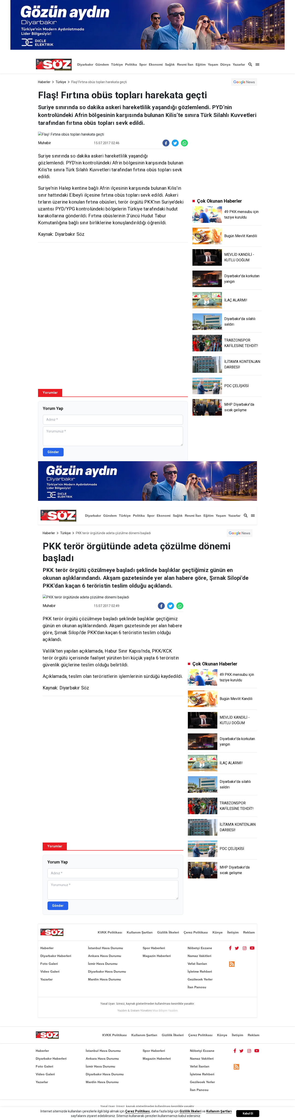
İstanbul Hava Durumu (105, 948)
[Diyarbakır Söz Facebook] (230, 948)
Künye (217, 932)
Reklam (249, 932)
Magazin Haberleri (157, 956)
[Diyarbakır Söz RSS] (232, 964)
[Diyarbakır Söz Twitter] (237, 948)
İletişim (233, 932)
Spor (143, 64)
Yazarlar (239, 64)
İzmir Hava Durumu (103, 963)
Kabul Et (248, 1113)
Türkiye (117, 64)
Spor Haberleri (154, 948)
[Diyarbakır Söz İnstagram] (244, 948)
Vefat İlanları (197, 963)
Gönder (53, 452)
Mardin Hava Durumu (104, 979)
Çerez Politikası (196, 932)
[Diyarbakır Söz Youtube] (252, 948)
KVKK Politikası (110, 932)
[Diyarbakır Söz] (54, 64)
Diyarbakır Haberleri (55, 956)
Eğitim (201, 64)
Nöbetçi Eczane (200, 948)
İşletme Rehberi (200, 971)
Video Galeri (49, 971)
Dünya (225, 64)
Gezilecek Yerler (200, 979)
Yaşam (213, 64)
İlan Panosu (197, 987)
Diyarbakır (85, 64)
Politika (131, 64)
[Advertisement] (113, 279)
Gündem (102, 64)
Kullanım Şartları (140, 932)
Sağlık (170, 64)
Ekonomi (156, 64)
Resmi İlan (185, 64)
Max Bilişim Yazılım (165, 1010)
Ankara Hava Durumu (104, 956)
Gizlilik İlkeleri (168, 932)
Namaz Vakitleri (199, 956)
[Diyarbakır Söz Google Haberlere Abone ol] (244, 82)
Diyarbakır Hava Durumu (107, 971)
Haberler (44, 82)
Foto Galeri (49, 963)
